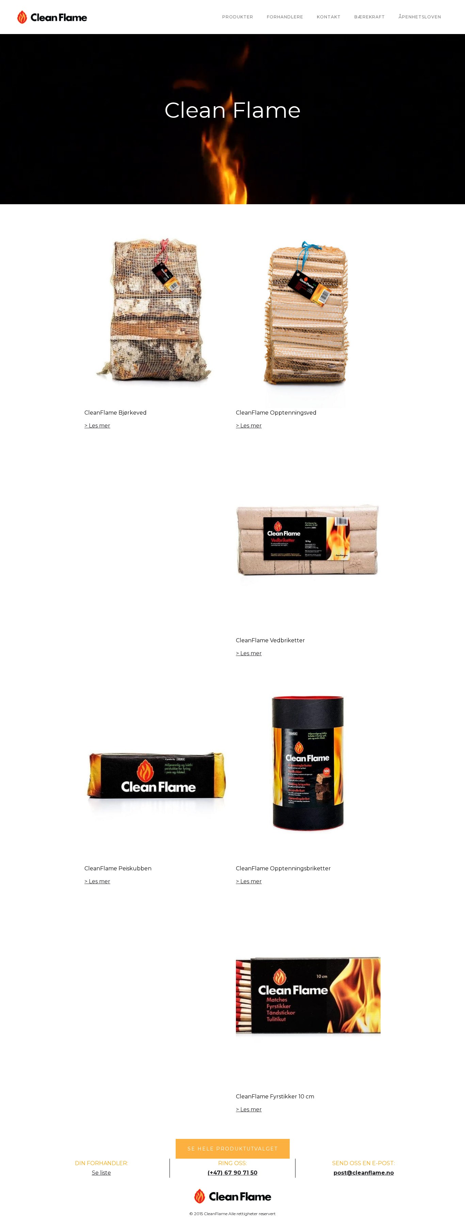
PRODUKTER (237, 16)
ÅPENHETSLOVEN (420, 16)
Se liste (101, 1173)
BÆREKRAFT (369, 16)
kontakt (329, 16)
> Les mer (97, 425)
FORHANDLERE (285, 16)
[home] (52, 17)
